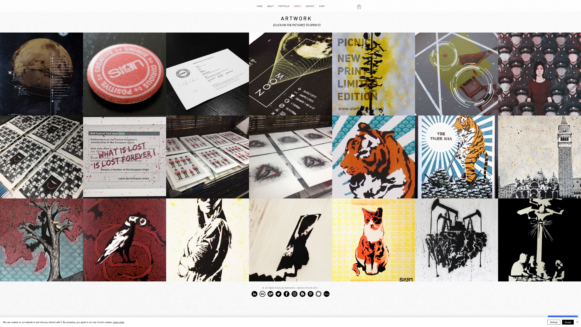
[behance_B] (262, 294)
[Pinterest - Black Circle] (310, 294)
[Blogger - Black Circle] (302, 294)
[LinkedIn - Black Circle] (254, 294)
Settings (554, 322)
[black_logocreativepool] (270, 294)
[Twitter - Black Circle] (278, 294)
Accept (568, 322)
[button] (359, 7)
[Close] (577, 322)
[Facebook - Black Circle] (286, 294)
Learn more (118, 322)
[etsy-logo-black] (327, 294)
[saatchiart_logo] (319, 294)
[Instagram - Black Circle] (294, 294)
